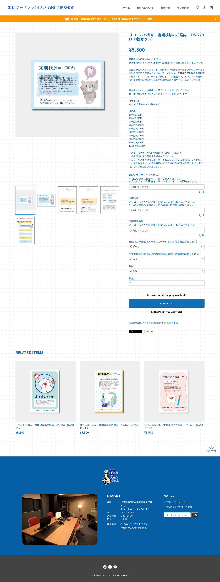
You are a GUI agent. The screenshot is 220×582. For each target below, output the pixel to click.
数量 (131, 278)
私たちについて (145, 7)
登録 (194, 514)
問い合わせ (183, 7)
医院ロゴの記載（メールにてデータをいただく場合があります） (164, 241)
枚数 (131, 266)
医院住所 (135, 198)
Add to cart (167, 303)
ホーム (126, 7)
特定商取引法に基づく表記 (179, 506)
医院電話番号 (137, 221)
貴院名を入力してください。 (145, 175)
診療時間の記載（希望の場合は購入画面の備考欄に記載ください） (165, 253)
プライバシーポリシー (177, 502)
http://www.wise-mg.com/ (134, 527)
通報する (149, 331)
